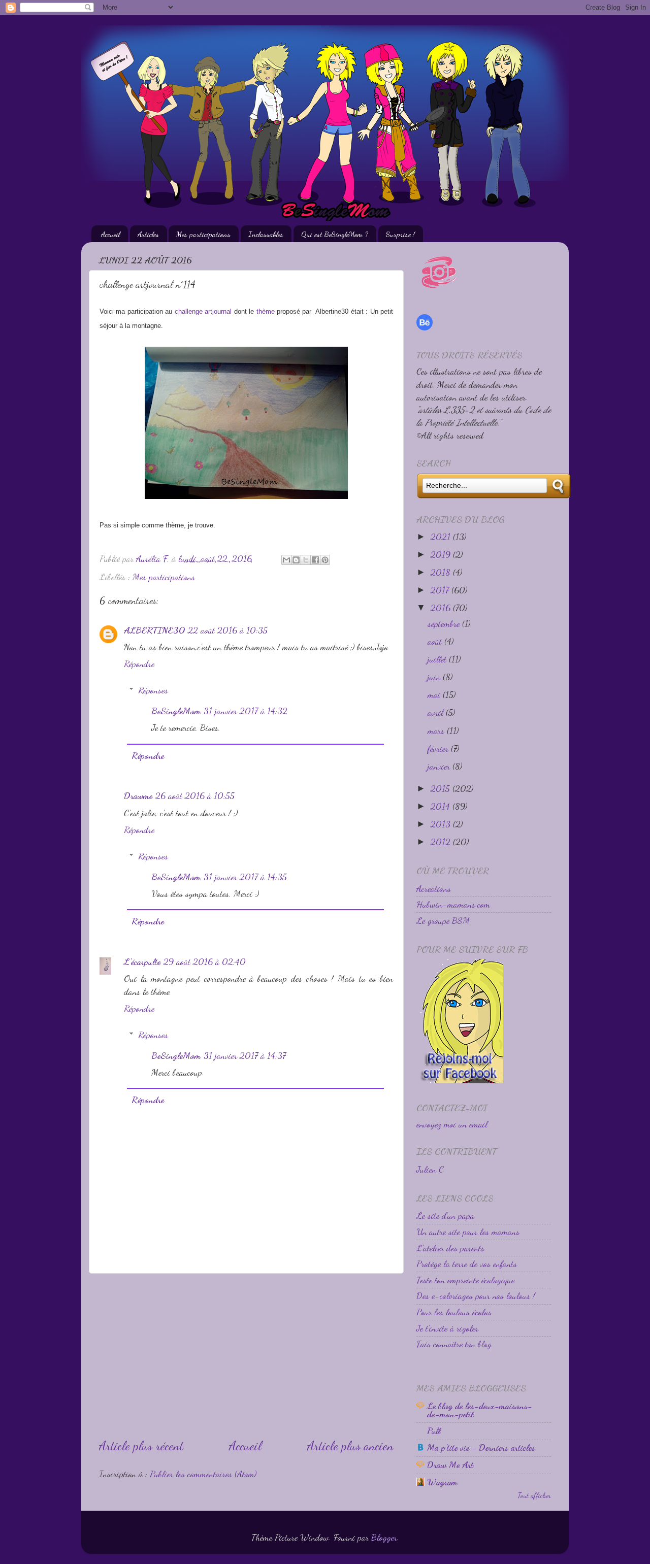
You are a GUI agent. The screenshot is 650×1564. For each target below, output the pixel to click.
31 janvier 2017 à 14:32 (245, 710)
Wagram (442, 1481)
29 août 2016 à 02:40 (205, 961)
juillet (438, 658)
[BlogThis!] (296, 560)
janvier (440, 766)
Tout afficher (534, 1495)
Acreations (433, 888)
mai (435, 694)
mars (437, 730)
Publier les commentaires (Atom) (203, 1473)
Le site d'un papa (445, 1215)
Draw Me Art (450, 1464)
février (439, 748)
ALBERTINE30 (154, 630)
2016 (442, 607)
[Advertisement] (246, 1355)
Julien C (430, 1169)
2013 (442, 823)
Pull (433, 1430)
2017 (441, 589)
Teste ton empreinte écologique (465, 1279)
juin (435, 676)
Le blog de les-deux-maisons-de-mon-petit (479, 1409)
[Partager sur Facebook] (315, 560)
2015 (441, 788)
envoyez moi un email (452, 1123)
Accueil (110, 234)
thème (265, 311)
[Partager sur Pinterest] (325, 560)
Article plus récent (141, 1445)
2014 (441, 806)
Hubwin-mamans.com (453, 904)
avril (437, 712)
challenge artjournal (203, 311)
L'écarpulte (142, 961)
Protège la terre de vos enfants (466, 1263)
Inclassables (265, 234)
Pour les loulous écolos (454, 1311)
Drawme (138, 795)
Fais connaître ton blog (454, 1343)
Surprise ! (400, 234)
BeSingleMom (176, 710)
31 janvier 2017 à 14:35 (245, 876)
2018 (442, 572)
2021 (442, 536)
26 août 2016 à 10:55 (195, 795)
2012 (442, 841)
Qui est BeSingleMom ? (334, 234)
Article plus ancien (350, 1445)
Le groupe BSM (443, 920)
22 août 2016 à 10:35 (228, 630)
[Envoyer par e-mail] (286, 560)
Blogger (384, 1537)
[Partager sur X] (306, 560)
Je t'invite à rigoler (447, 1328)
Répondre (139, 663)
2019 (442, 554)
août (436, 641)
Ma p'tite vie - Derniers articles (481, 1447)
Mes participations (203, 234)
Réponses (153, 689)
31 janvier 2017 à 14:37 (245, 1055)
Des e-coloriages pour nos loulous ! (475, 1295)
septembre (445, 623)
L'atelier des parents (450, 1247)
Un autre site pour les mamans (467, 1231)
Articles (148, 234)
